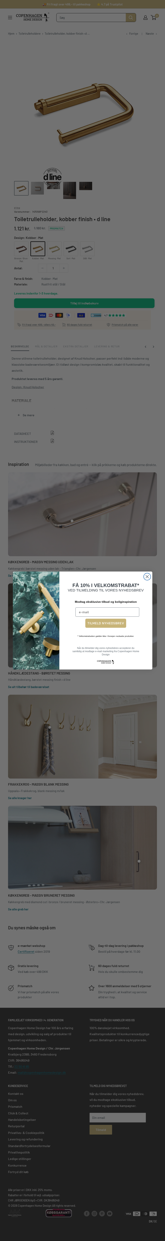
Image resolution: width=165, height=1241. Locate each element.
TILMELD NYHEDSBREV (105, 623)
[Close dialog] (147, 576)
